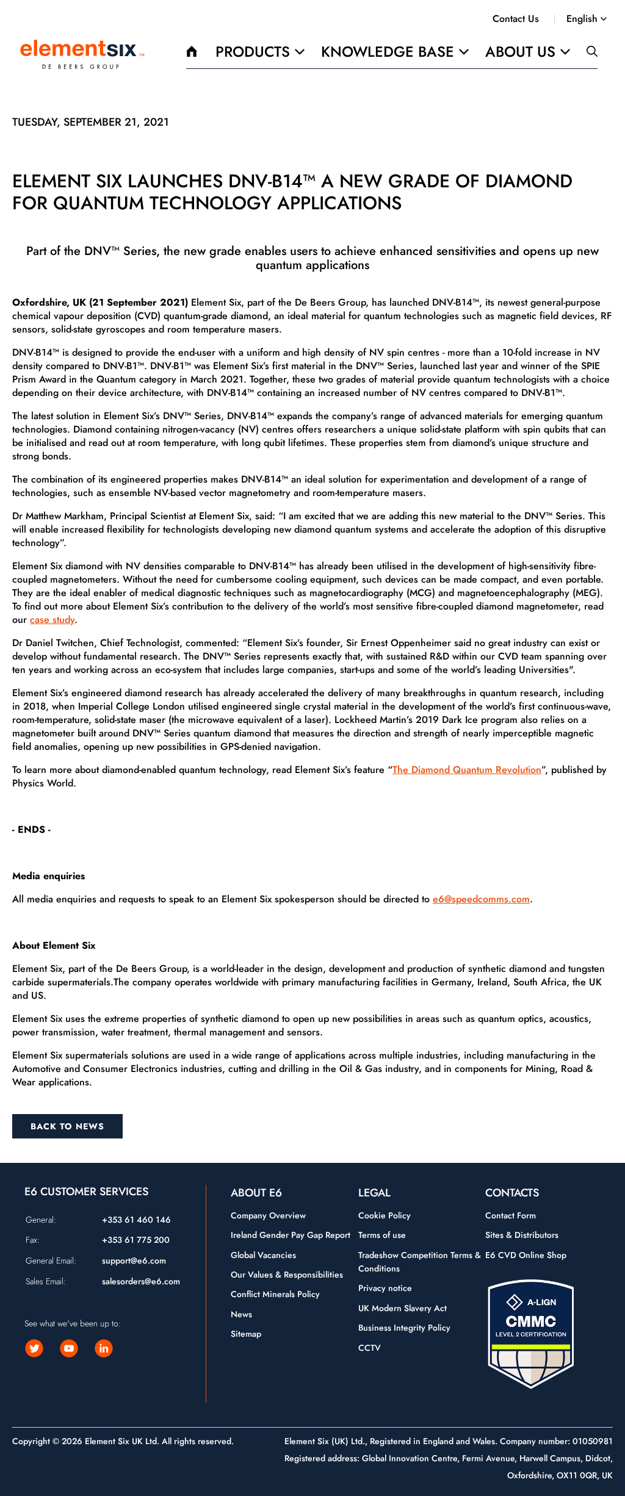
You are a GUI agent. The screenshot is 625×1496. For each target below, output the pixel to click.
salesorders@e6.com (141, 1281)
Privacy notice (385, 1288)
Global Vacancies (263, 1255)
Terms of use (382, 1235)
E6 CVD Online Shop (525, 1255)
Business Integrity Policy (404, 1328)
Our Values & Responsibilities (287, 1274)
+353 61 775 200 (136, 1240)
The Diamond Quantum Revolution (466, 770)
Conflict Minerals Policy (275, 1294)
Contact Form (510, 1215)
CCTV (369, 1348)
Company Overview (268, 1215)
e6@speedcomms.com (481, 899)
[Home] (82, 54)
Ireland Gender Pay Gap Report (290, 1235)
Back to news (67, 1126)
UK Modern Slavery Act (402, 1308)
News (241, 1314)
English (582, 19)
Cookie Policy (384, 1215)
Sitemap (246, 1334)
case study (52, 620)
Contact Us (516, 19)
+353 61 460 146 (136, 1220)
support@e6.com (134, 1260)
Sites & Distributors (521, 1235)
